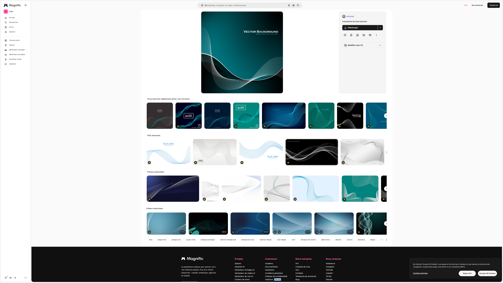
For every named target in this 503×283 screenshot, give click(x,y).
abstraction (325, 240)
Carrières (299, 273)
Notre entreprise (304, 258)
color (293, 240)
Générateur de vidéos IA (245, 273)
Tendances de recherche (306, 276)
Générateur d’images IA (244, 270)
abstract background (228, 240)
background (176, 240)
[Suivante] (386, 116)
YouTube (329, 270)
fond (150, 240)
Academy (269, 263)
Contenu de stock (242, 279)
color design (281, 240)
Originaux (272, 279)
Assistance (269, 270)
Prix (466, 5)
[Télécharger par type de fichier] (380, 27)
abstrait (338, 240)
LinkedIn (329, 273)
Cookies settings (420, 273)
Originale (218, 16)
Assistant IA (240, 267)
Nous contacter (333, 258)
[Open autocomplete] (201, 5)
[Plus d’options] (376, 35)
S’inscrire (494, 5)
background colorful (308, 240)
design (372, 240)
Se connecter (477, 5)
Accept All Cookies (487, 273)
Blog (297, 279)
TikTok (328, 276)
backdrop (361, 240)
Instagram (330, 267)
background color (247, 240)
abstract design (266, 240)
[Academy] (10, 278)
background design (208, 240)
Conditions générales (274, 273)
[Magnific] (192, 259)
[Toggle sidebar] (26, 5)
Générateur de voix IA (244, 276)
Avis (297, 270)
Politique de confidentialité (276, 276)
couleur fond (190, 240)
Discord (329, 279)
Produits (239, 258)
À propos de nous (303, 267)
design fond (162, 240)
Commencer (271, 258)
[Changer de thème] (15, 278)
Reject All (467, 273)
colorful (349, 240)
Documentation (271, 267)
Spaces (238, 263)
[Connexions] (6, 278)
